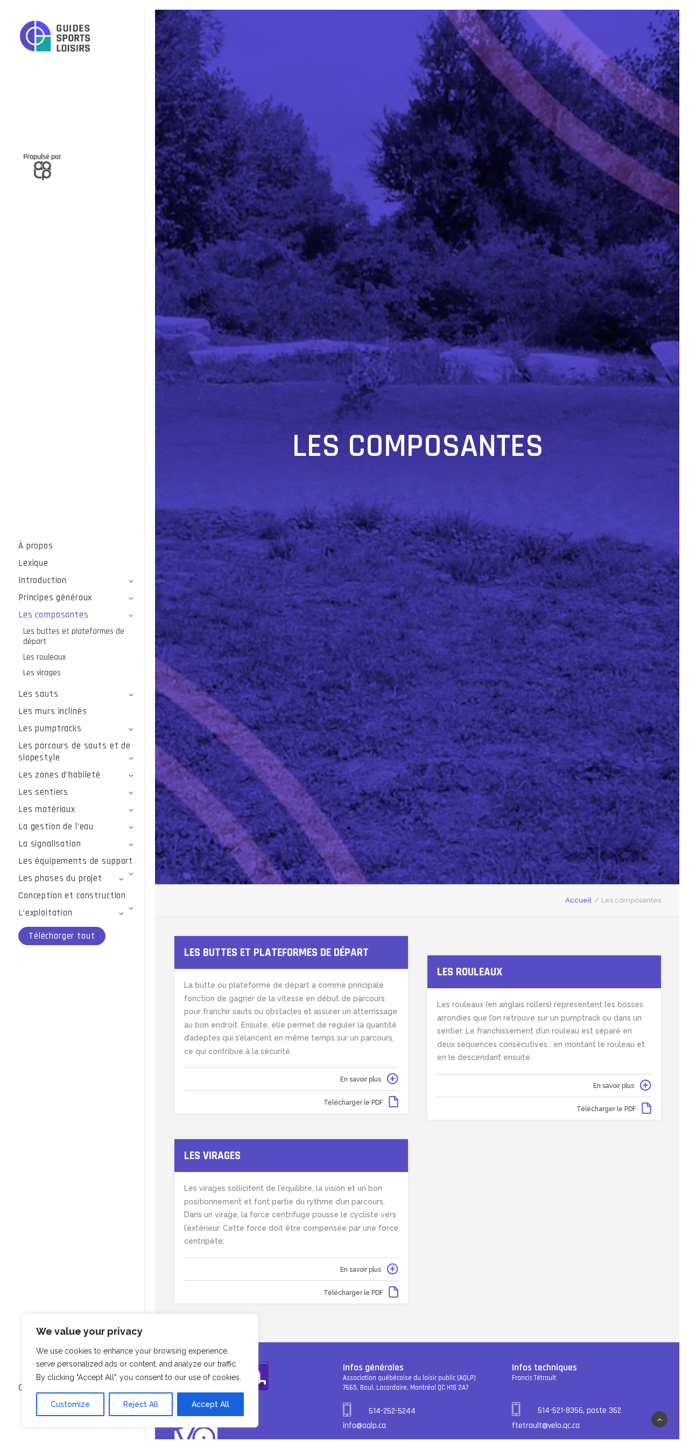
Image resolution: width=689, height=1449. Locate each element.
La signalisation (49, 844)
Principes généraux (55, 598)
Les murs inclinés (52, 711)
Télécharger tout (62, 936)
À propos (35, 546)
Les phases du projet (60, 878)
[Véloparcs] (76, 36)
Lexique (33, 563)
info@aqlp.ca (364, 1425)
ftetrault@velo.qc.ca (546, 1425)
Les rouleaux (44, 657)
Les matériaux (46, 809)
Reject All (140, 1404)
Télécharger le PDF (353, 1102)
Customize (70, 1404)
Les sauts (38, 694)
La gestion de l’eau (56, 827)
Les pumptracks (50, 728)
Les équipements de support (75, 861)
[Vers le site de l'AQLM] (76, 160)
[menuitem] (76, 545)
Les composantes (53, 615)
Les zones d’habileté (59, 775)
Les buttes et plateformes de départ (73, 636)
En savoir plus (360, 1079)
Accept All (210, 1404)
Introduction (42, 580)
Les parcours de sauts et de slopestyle (74, 752)
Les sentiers (43, 792)
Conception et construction (72, 896)
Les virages (42, 673)
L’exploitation (45, 913)
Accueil (578, 900)
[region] (140, 1371)
